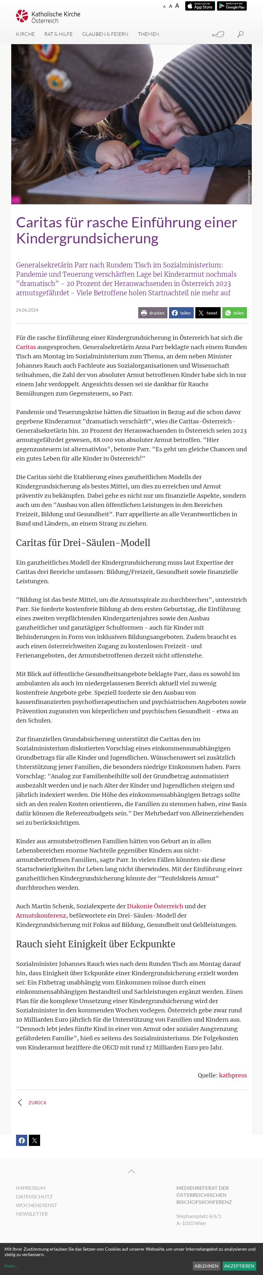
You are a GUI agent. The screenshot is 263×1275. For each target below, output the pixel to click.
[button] (152, 312)
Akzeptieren (239, 1266)
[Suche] (240, 34)
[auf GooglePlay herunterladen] (232, 6)
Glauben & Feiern (105, 34)
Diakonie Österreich (155, 906)
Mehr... (11, 1266)
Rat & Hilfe (58, 34)
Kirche (25, 34)
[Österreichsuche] (218, 34)
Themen (148, 34)
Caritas (26, 347)
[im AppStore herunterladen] (200, 6)
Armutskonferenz (41, 915)
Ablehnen (206, 1266)
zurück (38, 1102)
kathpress (233, 1075)
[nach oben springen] (131, 1171)
